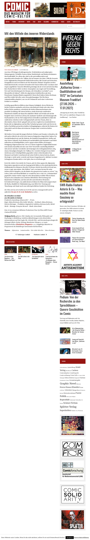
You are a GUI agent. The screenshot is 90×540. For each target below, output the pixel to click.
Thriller (73, 410)
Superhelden (65, 410)
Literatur (68, 390)
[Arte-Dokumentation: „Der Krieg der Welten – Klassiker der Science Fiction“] (65, 332)
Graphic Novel (68, 383)
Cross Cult (73, 375)
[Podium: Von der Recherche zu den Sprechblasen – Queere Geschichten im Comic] (73, 293)
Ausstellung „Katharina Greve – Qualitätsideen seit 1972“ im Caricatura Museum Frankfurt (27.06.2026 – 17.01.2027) (71, 95)
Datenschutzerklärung (81, 537)
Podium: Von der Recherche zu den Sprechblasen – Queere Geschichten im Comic (71, 305)
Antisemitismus (63, 367)
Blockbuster (68, 370)
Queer (70, 396)
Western (80, 410)
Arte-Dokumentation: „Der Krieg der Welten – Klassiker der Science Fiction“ (78, 331)
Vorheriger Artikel (23, 235)
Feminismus (63, 380)
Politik (63, 396)
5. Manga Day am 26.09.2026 (76, 150)
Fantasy (82, 378)
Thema (14, 22)
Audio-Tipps (65, 164)
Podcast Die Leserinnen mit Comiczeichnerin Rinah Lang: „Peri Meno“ (78, 239)
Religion (73, 396)
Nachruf (61, 393)
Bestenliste (76, 22)
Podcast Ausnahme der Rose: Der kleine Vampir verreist (78, 220)
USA (77, 410)
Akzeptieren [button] (70, 537)
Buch (39, 22)
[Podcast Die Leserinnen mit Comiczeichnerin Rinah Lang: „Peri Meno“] (65, 241)
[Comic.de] (17, 10)
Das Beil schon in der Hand (24, 257)
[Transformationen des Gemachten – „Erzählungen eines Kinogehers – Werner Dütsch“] (52, 252)
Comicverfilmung (65, 375)
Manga (74, 390)
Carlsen (75, 370)
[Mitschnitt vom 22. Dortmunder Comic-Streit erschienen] (65, 353)
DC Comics (79, 375)
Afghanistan (15, 230)
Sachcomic (72, 400)
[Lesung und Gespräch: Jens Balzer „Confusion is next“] (65, 343)
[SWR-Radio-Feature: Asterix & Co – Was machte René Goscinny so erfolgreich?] (73, 181)
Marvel (79, 390)
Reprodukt (65, 399)
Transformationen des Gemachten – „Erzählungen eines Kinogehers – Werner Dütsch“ (51, 260)
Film (34, 22)
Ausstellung (71, 367)
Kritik (7, 22)
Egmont (77, 378)
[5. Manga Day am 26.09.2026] (65, 153)
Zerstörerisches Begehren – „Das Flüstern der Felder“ (9, 258)
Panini (78, 393)
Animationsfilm (24, 230)
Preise (67, 396)
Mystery (83, 390)
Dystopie (62, 378)
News (28, 22)
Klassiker (76, 387)
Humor (69, 387)
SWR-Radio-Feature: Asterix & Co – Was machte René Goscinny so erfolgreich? (71, 193)
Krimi (81, 387)
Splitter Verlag (68, 406)
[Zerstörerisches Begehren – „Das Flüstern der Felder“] (10, 252)
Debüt (83, 375)
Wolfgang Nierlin (12, 69)
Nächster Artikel (39, 235)
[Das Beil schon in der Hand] (24, 252)
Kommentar (55, 22)
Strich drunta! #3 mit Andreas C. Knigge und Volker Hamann (78, 230)
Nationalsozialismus (69, 393)
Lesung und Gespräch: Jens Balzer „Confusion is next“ (78, 341)
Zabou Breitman (49, 230)
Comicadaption (64, 373)
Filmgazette (28, 224)
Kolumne (46, 22)
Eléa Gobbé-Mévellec (37, 230)
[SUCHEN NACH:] (76, 26)
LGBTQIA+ (62, 390)
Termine (64, 62)
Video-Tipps (65, 276)
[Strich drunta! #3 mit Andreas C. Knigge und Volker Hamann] (65, 232)
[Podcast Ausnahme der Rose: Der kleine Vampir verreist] (65, 222)
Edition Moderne (70, 378)
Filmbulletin (20, 224)
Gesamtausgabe (74, 380)
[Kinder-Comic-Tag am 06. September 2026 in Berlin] (65, 126)
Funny (67, 380)
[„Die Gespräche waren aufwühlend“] (38, 252)
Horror (62, 387)
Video (62, 22)
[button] (59, 10)
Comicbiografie (74, 373)
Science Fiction (70, 402)
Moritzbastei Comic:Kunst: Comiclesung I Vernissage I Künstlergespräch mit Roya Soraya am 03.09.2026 (78, 137)
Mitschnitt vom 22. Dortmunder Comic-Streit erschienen (77, 351)
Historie (78, 384)
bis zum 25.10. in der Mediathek (21, 192)
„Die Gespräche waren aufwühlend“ (38, 257)
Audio (68, 22)
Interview (21, 22)
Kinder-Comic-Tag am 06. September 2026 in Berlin (78, 124)
